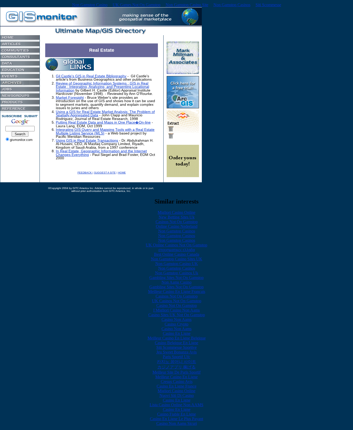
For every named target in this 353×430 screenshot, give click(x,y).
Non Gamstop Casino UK (176, 263)
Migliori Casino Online (176, 212)
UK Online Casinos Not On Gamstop (176, 245)
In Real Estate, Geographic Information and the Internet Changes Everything (101, 153)
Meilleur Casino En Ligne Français (176, 291)
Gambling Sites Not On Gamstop (176, 277)
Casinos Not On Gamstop (177, 222)
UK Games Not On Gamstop (136, 5)
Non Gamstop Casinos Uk (176, 273)
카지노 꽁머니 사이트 (176, 361)
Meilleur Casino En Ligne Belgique (177, 338)
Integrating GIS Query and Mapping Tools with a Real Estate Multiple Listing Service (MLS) (105, 131)
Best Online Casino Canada (176, 254)
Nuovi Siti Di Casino (176, 395)
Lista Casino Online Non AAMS (176, 405)
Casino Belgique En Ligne (176, 343)
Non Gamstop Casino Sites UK (176, 259)
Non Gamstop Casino (90, 5)
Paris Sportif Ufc (176, 356)
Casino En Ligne (176, 333)
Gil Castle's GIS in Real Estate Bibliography (91, 76)
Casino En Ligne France (176, 386)
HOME (122, 172)
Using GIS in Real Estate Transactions (87, 140)
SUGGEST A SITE (105, 172)
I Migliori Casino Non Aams (176, 310)
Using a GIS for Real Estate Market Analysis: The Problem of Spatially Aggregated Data (105, 113)
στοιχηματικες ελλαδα (176, 249)
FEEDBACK (85, 172)
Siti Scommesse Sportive (176, 347)
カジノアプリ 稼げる (176, 367)
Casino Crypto (176, 324)
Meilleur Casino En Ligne (176, 377)
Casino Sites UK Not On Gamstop (176, 315)
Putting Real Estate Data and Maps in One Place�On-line (103, 122)
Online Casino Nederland (176, 226)
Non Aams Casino (176, 282)
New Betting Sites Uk (177, 217)
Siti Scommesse (268, 5)
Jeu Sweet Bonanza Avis (176, 352)
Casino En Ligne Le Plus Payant (176, 419)
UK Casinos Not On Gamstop (176, 301)
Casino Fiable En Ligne (176, 414)
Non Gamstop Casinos (231, 5)
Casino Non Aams (176, 319)
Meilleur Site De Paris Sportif (176, 372)
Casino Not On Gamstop (176, 305)
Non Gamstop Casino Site (187, 5)
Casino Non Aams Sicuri (176, 423)
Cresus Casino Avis (177, 381)
